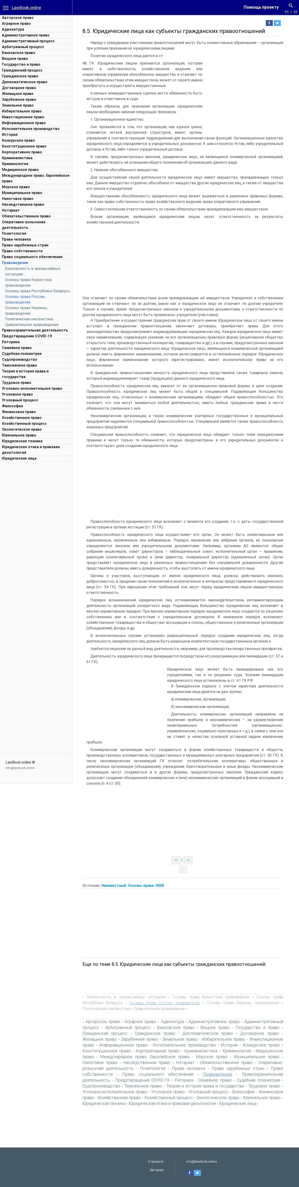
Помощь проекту (261, 7)
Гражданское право (20, 76)
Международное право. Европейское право (145, 1056)
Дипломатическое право (24, 82)
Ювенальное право (19, 435)
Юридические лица (19, 458)
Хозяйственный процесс (24, 423)
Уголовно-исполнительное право (32, 388)
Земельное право (18, 105)
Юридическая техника (22, 441)
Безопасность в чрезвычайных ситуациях (126, 997)
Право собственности (22, 251)
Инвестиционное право (23, 117)
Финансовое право (19, 412)
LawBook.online (26, 7)
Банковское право (18, 53)
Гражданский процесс (22, 70)
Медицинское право (20, 169)
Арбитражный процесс (23, 47)
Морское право (16, 187)
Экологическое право (22, 429)
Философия (12, 406)
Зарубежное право (19, 99)
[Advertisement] (36, 534)
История (10, 134)
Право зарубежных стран (25, 245)
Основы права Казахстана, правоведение (211, 997)
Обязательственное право (26, 216)
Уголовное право (17, 394)
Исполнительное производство (31, 128)
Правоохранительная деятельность (35, 330)
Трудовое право (16, 382)
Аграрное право (16, 23)
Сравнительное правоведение (32, 324)
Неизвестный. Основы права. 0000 (132, 885)
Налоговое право (17, 198)
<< (287, 11)
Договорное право (19, 88)
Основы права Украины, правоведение (243, 1002)
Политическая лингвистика (29, 319)
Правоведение (15, 262)
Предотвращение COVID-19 (27, 336)
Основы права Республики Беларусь (37, 291)
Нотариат (11, 210)
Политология (14, 233)
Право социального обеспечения (32, 257)
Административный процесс (28, 41)
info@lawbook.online (20, 768)
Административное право (26, 35)
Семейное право (17, 348)
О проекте (156, 1161)
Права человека (16, 239)
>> (295, 11)
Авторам (157, 1170)
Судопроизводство (19, 359)
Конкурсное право (18, 140)
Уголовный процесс (20, 400)
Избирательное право (22, 111)
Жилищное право (18, 93)
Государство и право (21, 64)
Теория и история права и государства (205, 1085)
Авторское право (18, 17)
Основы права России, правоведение (165, 1002)
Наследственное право (23, 204)
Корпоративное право (22, 152)
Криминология (15, 164)
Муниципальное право (22, 193)
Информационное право (24, 123)
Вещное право (15, 58)
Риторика (11, 342)
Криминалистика (17, 158)
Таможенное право (19, 365)
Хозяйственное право (22, 417)
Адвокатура (13, 29)
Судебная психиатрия (22, 353)
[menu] (5, 7)
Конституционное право (24, 146)
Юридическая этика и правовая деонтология (172, 1103)
